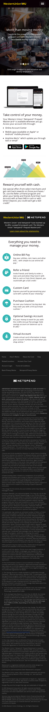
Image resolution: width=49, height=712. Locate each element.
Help (39, 357)
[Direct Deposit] (26, 64)
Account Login (7, 366)
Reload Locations (8, 361)
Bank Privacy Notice (9, 370)
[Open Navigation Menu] (42, 4)
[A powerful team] (23, 64)
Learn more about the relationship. (24, 231)
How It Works (14, 357)
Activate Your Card (24, 361)
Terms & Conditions (23, 366)
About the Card (28, 357)
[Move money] (28, 64)
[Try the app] (21, 64)
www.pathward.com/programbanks (18, 632)
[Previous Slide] (2, 38)
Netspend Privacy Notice (28, 370)
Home (4, 357)
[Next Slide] (46, 38)
